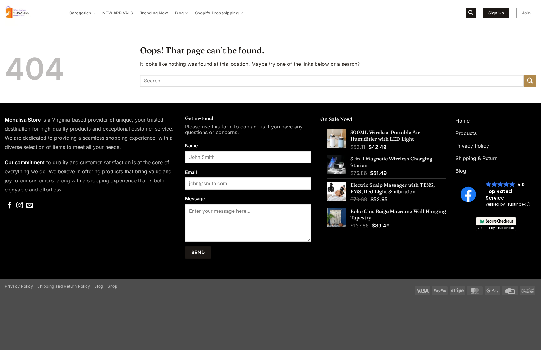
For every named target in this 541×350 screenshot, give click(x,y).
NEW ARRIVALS (117, 13)
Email (191, 172)
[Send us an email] (29, 205)
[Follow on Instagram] (19, 205)
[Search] (471, 13)
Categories (80, 13)
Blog (179, 13)
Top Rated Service (499, 194)
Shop (112, 286)
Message (195, 198)
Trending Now (154, 13)
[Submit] (530, 81)
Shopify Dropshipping (217, 13)
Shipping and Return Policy (63, 286)
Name (191, 145)
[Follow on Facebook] (9, 205)
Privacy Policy (19, 286)
